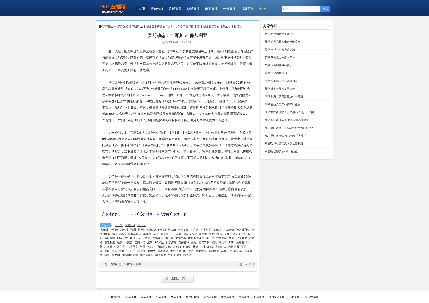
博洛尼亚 (158, 238)
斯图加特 (206, 229)
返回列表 (250, 264)
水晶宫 (195, 229)
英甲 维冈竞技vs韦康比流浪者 (282, 41)
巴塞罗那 (183, 229)
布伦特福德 (164, 246)
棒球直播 (244, 297)
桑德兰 (197, 246)
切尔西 (217, 229)
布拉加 (141, 250)
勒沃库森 (171, 242)
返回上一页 (178, 278)
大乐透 (104, 229)
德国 (114, 250)
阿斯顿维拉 (215, 233)
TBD (231, 242)
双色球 (124, 229)
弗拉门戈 (208, 246)
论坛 (262, 9)
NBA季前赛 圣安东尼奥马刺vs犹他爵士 (287, 120)
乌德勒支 (132, 246)
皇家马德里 (134, 233)
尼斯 (150, 242)
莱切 (107, 250)
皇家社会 (163, 250)
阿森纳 (172, 229)
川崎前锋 (221, 246)
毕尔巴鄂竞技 (232, 233)
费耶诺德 (201, 250)
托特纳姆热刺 (130, 255)
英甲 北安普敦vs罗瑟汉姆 (279, 88)
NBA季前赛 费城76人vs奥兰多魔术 (285, 135)
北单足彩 (225, 26)
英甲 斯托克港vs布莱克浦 (279, 49)
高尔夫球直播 (277, 297)
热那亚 (240, 242)
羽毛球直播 (210, 297)
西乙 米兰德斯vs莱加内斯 (279, 34)
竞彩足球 (179, 26)
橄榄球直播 (227, 297)
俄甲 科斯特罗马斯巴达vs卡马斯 (283, 96)
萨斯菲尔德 (174, 255)
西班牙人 (135, 238)
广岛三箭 (228, 229)
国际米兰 (122, 238)
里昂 (142, 246)
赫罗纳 (116, 255)
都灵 (214, 242)
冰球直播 (259, 297)
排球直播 (161, 297)
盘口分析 (168, 26)
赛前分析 (157, 9)
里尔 (231, 238)
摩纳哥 (223, 242)
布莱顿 (128, 242)
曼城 (194, 242)
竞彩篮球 (191, 26)
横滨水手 (160, 255)
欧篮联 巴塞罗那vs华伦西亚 (281, 151)
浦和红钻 (213, 250)
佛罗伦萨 (188, 250)
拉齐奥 (187, 255)
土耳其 (119, 225)
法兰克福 (221, 238)
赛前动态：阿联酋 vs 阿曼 (126, 264)
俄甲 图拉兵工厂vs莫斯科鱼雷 (282, 104)
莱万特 (210, 238)
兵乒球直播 (192, 297)
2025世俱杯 (311, 297)
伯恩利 (147, 238)
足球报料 (134, 26)
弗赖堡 (151, 250)
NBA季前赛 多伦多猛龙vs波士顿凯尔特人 (289, 127)
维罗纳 (177, 246)
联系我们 (116, 297)
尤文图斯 (180, 238)
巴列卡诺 (140, 242)
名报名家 (236, 26)
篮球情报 (202, 26)
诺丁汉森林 (119, 233)
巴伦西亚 (241, 238)
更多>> (141, 225)
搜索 (325, 8)
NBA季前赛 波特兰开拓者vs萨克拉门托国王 (290, 112)
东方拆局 (122, 26)
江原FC (130, 250)
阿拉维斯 (233, 246)
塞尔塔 (238, 250)
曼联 (121, 250)
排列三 (114, 229)
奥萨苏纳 (184, 242)
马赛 (156, 233)
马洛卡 (203, 233)
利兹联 (187, 246)
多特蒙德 (109, 238)
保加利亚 (130, 225)
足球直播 (175, 9)
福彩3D (151, 229)
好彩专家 (270, 26)
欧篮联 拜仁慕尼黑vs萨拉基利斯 (283, 143)
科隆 (107, 255)
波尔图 (121, 246)
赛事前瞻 (107, 26)
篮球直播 (193, 9)
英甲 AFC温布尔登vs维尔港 (281, 81)
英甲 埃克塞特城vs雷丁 (278, 65)
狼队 (119, 242)
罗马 (178, 233)
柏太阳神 (109, 246)
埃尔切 (151, 246)
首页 (142, 9)
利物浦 (162, 229)
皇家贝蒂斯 (190, 233)
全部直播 (229, 9)
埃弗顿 (169, 238)
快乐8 (141, 229)
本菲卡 (147, 233)
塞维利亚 (109, 242)
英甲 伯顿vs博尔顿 (275, 73)
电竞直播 (211, 9)
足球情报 (145, 26)
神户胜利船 (243, 229)
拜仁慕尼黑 (146, 255)
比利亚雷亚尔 (196, 238)
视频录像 (247, 9)
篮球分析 (213, 26)
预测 (133, 229)
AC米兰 (159, 242)
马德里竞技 (167, 233)
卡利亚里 (175, 250)
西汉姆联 (204, 242)
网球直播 (176, 297)
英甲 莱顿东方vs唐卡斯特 (279, 57)
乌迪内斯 (226, 250)
